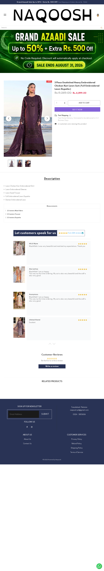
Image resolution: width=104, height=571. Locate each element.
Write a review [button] (52, 366)
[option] (28, 118)
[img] (63, 233)
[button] (50, 344)
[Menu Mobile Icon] (5, 15)
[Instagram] (32, 427)
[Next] (47, 118)
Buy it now (77, 110)
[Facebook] (27, 427)
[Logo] (52, 14)
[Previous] (8, 118)
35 (59, 124)
